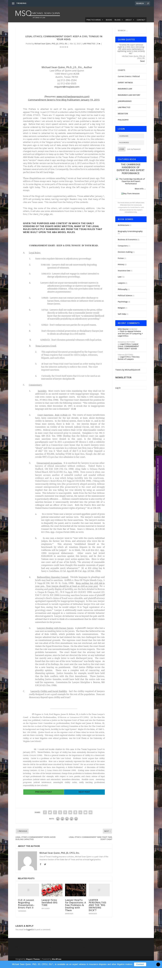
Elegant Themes (33, 959)
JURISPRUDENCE (125, 101)
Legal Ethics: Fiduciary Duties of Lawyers (129, 358)
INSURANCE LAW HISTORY (129, 95)
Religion (121, 308)
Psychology (123, 301)
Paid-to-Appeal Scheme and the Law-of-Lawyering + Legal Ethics (130, 333)
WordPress (56, 959)
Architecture (123, 225)
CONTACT (141, 20)
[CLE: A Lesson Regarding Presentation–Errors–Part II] (28, 890)
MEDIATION (123, 113)
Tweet (142, 61)
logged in (30, 929)
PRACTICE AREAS (93, 20)
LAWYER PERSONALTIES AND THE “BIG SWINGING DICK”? (97, 905)
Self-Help (122, 314)
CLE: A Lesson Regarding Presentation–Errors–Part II (26, 903)
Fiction (121, 258)
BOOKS (109, 20)
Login (121, 149)
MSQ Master (123, 329)
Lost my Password (133, 149)
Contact (140, 964)
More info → (140, 188)
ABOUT (129, 20)
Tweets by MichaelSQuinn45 (127, 370)
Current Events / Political (129, 76)
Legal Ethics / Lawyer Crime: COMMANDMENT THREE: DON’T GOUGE (128, 346)
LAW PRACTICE (89, 43)
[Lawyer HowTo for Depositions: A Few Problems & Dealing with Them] (75, 890)
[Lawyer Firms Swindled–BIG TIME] (52, 890)
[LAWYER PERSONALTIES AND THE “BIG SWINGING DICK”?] (99, 890)
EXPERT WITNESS (125, 82)
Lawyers (121, 283)
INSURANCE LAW (125, 88)
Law (119, 277)
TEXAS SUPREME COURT (37, 3)
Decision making (125, 252)
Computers (123, 245)
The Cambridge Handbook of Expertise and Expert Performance (131, 169)
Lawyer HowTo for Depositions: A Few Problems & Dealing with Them (75, 905)
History (121, 264)
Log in (118, 388)
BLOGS (117, 20)
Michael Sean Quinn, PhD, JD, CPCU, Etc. (51, 43)
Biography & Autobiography (130, 231)
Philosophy (122, 289)
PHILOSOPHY (123, 120)
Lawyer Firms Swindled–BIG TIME (49, 902)
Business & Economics (127, 239)
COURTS (121, 70)
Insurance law (124, 270)
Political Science (125, 295)
